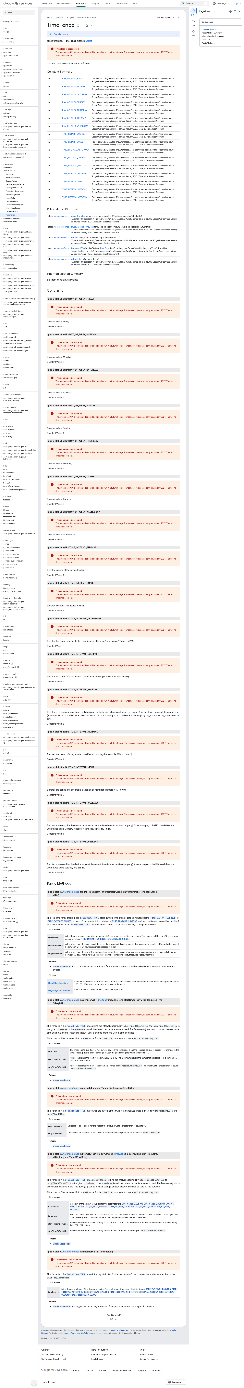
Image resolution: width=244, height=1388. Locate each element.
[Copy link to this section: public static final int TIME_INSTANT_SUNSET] (98, 583)
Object (88, 41)
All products (157, 1370)
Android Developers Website (103, 1354)
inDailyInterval (77, 227)
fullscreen (235, 11)
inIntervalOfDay (78, 248)
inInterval (75, 237)
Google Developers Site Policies (77, 1333)
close (239, 11)
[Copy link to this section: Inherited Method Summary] (85, 274)
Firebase (102, 1370)
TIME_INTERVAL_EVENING (74, 158)
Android (76, 1370)
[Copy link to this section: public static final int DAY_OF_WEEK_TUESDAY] (99, 476)
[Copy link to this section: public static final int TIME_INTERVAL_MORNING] (101, 732)
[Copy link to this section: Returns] (59, 961)
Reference (81, 3)
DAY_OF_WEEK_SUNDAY (73, 102)
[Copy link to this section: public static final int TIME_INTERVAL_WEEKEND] (101, 841)
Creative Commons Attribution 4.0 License (118, 1330)
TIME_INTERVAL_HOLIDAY (74, 166)
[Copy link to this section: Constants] (66, 291)
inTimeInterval (77, 259)
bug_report (230, 11)
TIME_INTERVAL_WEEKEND (74, 197)
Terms (44, 1382)
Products (59, 17)
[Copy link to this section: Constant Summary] (75, 72)
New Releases (64, 3)
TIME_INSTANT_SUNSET (73, 142)
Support (108, 3)
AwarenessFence (61, 216)
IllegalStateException (58, 983)
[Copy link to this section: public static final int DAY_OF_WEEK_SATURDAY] (101, 370)
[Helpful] (174, 17)
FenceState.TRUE (89, 918)
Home (49, 17)
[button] (18, 42)
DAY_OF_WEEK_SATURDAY (74, 94)
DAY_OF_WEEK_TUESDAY (74, 118)
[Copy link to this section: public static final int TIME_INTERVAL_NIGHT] (97, 767)
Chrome (89, 1370)
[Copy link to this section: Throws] (59, 975)
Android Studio (146, 1354)
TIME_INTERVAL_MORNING (74, 173)
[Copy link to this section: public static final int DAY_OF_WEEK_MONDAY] (99, 334)
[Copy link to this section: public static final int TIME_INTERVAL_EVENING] (100, 654)
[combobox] (194, 3)
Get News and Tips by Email (53, 1359)
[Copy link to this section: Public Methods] (74, 883)
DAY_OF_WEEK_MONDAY (73, 86)
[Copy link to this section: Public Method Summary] (81, 209)
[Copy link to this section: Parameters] (63, 929)
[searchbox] (19, 12)
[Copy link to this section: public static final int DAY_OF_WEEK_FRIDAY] (97, 299)
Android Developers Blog (52, 1354)
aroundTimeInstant (80, 216)
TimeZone (89, 227)
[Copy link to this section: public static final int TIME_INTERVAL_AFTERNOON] (104, 618)
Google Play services (75, 17)
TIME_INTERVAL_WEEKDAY (74, 189)
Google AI (142, 1370)
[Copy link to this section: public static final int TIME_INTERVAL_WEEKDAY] (101, 803)
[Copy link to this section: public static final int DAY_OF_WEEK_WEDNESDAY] (102, 512)
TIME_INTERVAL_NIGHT (72, 181)
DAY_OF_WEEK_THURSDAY (74, 110)
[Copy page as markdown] (86, 25)
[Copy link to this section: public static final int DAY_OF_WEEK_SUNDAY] (98, 405)
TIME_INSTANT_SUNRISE (73, 134)
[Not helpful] (178, 17)
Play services (23, 3)
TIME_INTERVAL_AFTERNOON (75, 150)
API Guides (47, 3)
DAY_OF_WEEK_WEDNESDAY (75, 126)
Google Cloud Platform (122, 1370)
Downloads (122, 3)
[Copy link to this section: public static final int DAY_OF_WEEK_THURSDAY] (101, 441)
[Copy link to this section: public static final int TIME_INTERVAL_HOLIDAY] (100, 689)
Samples (95, 3)
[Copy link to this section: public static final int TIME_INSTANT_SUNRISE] (99, 547)
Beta (135, 3)
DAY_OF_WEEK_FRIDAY (72, 78)
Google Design (97, 1359)
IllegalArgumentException (60, 990)
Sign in (237, 3)
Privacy (53, 1382)
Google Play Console (149, 1359)
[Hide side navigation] (34, 1383)
